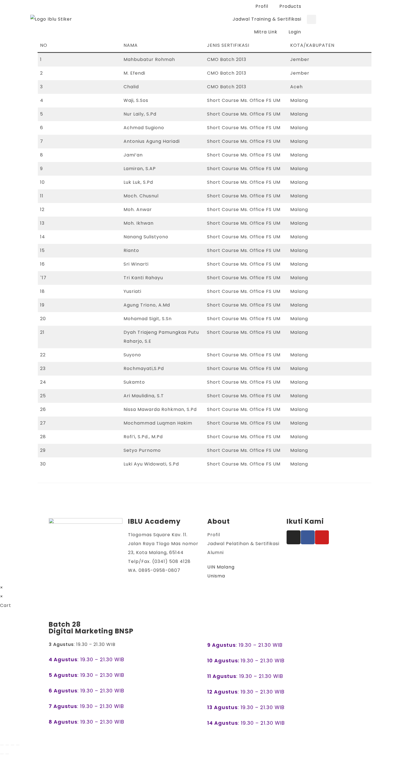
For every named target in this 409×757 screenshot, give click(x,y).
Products (290, 6)
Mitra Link (265, 32)
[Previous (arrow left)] (2, 753)
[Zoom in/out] (2, 745)
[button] (311, 19)
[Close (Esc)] (18, 745)
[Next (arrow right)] (7, 753)
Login (295, 32)
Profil (261, 6)
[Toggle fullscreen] (7, 745)
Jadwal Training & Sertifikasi (267, 19)
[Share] (12, 745)
